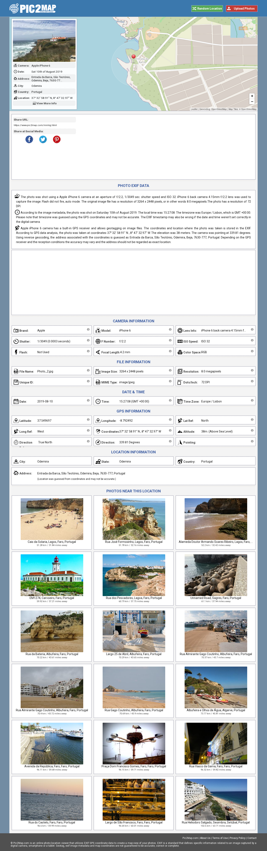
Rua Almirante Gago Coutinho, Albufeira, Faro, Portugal (216, 654)
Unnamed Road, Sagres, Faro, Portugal (215, 598)
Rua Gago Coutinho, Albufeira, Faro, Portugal (134, 710)
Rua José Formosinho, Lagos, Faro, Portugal (133, 541)
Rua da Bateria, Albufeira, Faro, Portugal (52, 654)
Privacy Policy (238, 838)
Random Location (209, 8)
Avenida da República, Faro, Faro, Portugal (51, 766)
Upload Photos (244, 8)
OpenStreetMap (219, 109)
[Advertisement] (164, 147)
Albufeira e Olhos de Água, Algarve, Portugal (216, 710)
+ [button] (252, 96)
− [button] (252, 101)
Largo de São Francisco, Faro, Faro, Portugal (133, 822)
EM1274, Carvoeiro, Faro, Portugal (52, 598)
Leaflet (194, 109)
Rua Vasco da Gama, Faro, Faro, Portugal (215, 766)
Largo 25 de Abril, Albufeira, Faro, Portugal (133, 654)
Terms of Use (220, 838)
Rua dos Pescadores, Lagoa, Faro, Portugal (134, 598)
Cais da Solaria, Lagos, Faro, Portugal (52, 541)
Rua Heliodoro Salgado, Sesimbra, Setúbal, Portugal (216, 822)
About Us (205, 838)
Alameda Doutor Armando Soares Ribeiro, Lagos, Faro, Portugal (220, 541)
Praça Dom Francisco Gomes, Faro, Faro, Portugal (134, 766)
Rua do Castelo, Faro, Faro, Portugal (52, 822)
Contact (252, 838)
